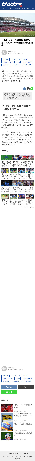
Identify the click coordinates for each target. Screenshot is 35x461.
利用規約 (25, 453)
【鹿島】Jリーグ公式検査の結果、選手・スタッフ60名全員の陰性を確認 (17, 42)
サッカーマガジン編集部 (15, 53)
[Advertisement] (17, 286)
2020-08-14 (11, 51)
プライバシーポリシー (14, 453)
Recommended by (25, 207)
